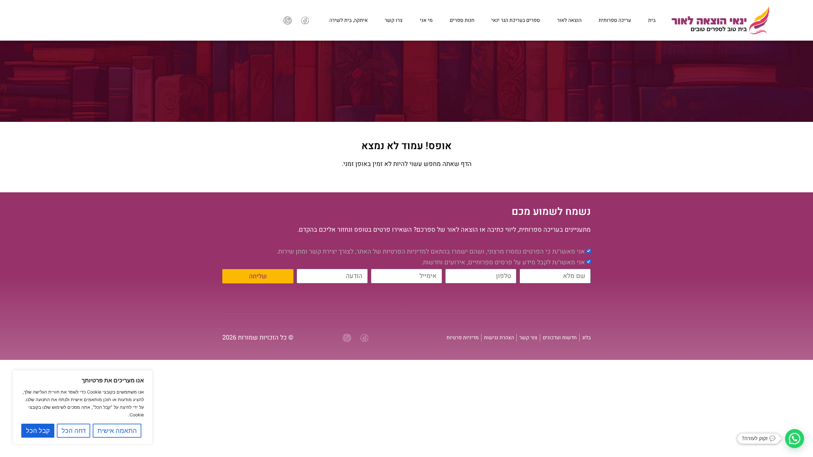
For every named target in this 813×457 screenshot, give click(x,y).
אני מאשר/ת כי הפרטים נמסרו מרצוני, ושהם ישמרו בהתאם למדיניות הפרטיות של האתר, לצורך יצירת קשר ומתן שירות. (431, 251)
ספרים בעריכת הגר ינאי (515, 20)
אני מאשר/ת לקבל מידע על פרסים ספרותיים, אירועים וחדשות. (503, 262)
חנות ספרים (462, 20)
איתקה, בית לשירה (348, 20)
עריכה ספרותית (615, 20)
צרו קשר (394, 20)
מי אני (426, 20)
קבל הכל (38, 430)
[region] (82, 407)
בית (651, 20)
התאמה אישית (117, 430)
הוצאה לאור (569, 20)
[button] (794, 438)
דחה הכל (74, 430)
